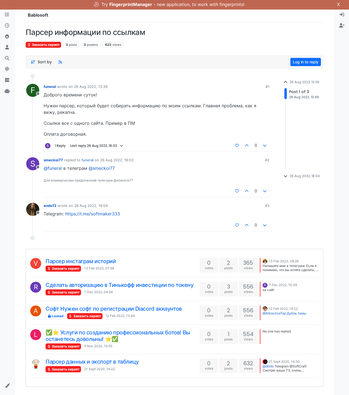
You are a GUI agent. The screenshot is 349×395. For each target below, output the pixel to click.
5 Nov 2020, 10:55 (98, 346)
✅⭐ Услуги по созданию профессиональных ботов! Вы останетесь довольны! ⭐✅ (118, 335)
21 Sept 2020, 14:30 (284, 362)
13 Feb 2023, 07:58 (99, 268)
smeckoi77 (53, 160)
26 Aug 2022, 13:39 (90, 86)
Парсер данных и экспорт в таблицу (92, 361)
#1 (267, 86)
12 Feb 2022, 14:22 (283, 309)
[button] (7, 385)
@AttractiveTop (274, 313)
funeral (50, 86)
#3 (267, 205)
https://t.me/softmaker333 (92, 213)
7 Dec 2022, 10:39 (283, 285)
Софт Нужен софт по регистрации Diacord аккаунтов (114, 308)
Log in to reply (305, 62)
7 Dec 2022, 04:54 (98, 292)
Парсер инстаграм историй (81, 261)
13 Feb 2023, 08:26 (284, 261)
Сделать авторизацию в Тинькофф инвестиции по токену (120, 285)
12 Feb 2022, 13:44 (120, 316)
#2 (267, 160)
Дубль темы (296, 313)
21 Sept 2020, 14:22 (99, 369)
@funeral (53, 168)
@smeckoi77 (102, 168)
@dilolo (268, 366)
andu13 (50, 205)
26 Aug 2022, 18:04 (91, 205)
